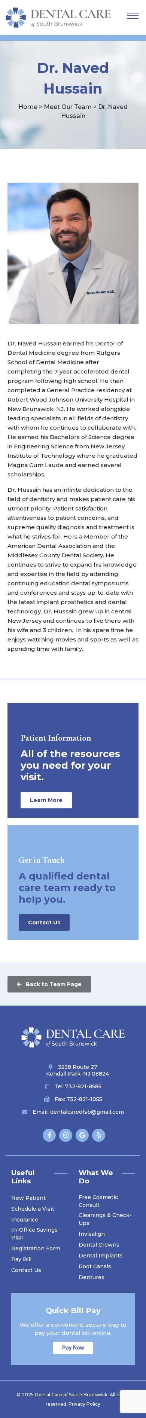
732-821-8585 (83, 1086)
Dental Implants (101, 1255)
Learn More (46, 800)
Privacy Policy (84, 1404)
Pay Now (73, 1348)
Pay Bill (21, 1259)
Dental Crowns (99, 1244)
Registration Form (35, 1248)
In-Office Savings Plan (34, 1233)
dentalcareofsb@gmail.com (87, 1112)
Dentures (91, 1277)
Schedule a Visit (32, 1208)
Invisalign (92, 1234)
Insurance (24, 1219)
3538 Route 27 (77, 1070)
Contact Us (44, 922)
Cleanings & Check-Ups (105, 1219)
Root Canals (95, 1266)
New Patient (28, 1198)
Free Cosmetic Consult (98, 1201)
